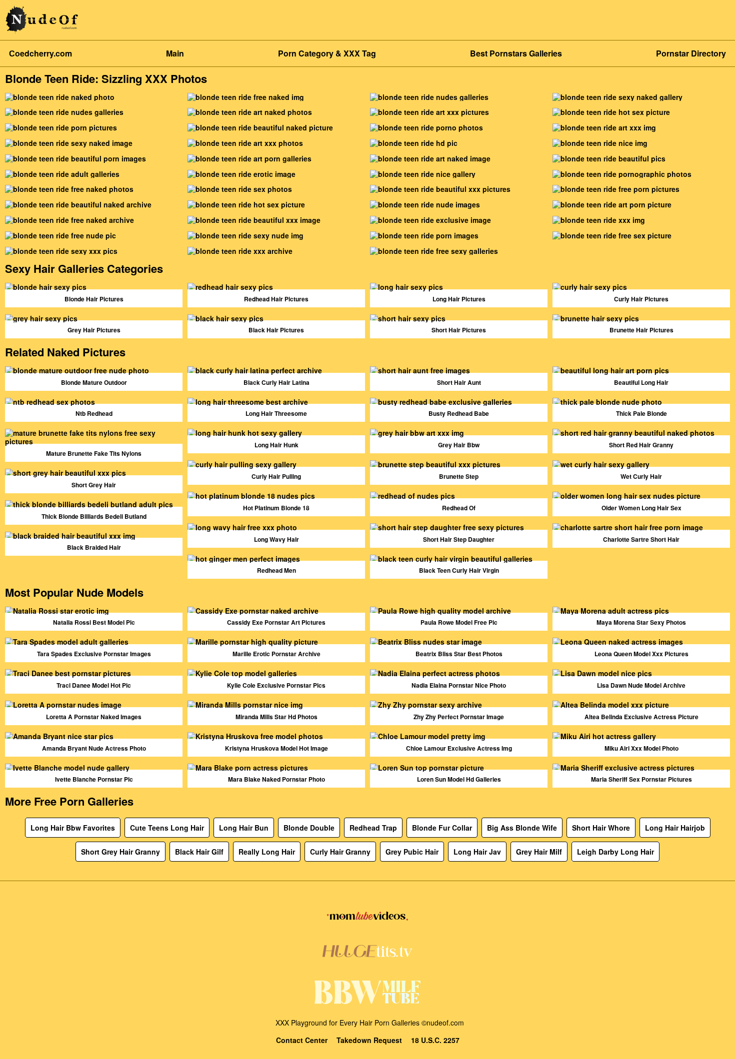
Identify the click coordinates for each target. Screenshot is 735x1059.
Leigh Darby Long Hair (615, 852)
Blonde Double (309, 828)
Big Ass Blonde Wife (522, 828)
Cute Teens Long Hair (167, 828)
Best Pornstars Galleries (516, 53)
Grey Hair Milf (539, 852)
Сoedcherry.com (40, 53)
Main (175, 53)
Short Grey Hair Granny (120, 852)
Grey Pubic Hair (412, 852)
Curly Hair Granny (340, 852)
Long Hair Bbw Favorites (72, 828)
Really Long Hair (266, 852)
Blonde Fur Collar (442, 828)
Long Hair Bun (243, 828)
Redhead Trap (373, 828)
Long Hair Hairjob (675, 828)
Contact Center (302, 1040)
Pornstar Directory (691, 53)
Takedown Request (369, 1040)
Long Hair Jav (477, 852)
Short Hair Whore (601, 828)
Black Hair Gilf (199, 852)
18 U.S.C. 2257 (435, 1040)
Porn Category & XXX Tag (327, 53)
